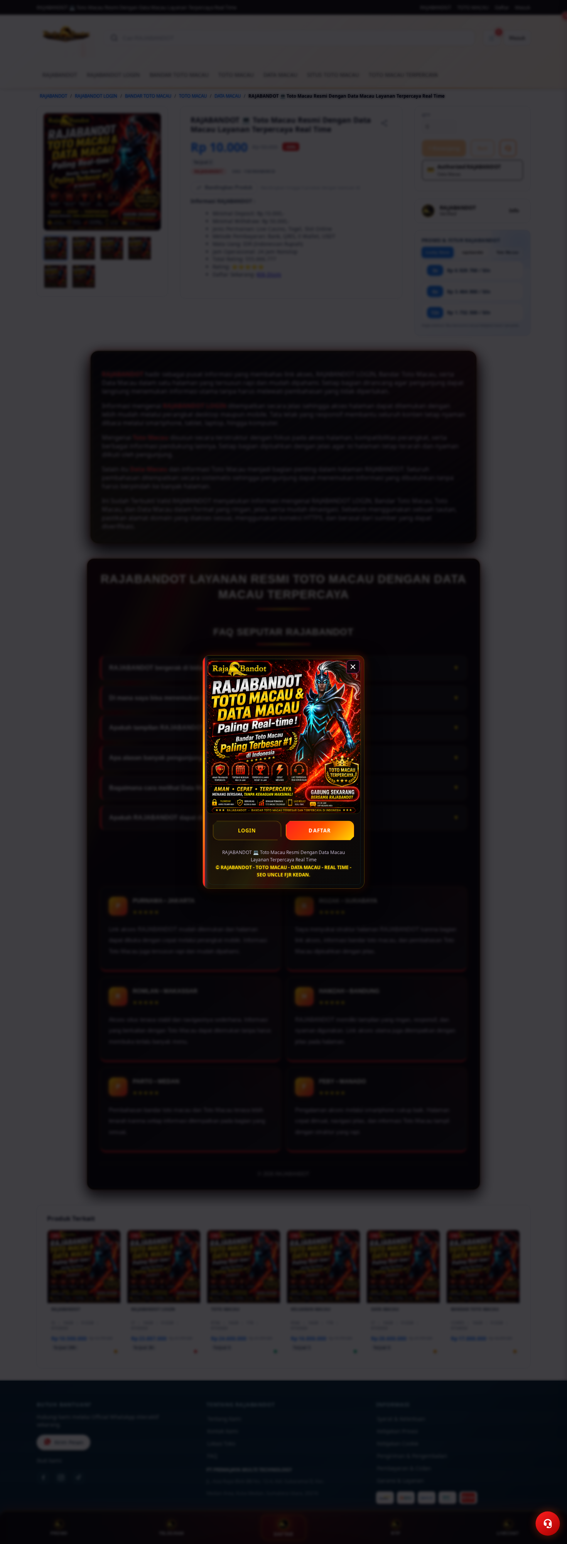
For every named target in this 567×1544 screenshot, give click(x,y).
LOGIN (247, 830)
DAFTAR (320, 830)
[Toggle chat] (548, 1524)
